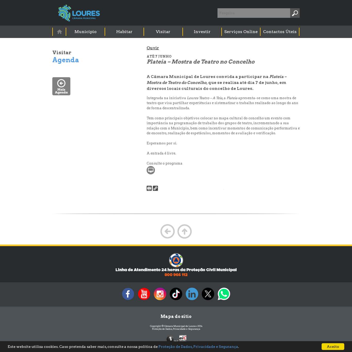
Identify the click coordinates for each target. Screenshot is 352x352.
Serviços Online (241, 31)
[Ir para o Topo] (184, 238)
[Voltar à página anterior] (167, 238)
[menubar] (176, 32)
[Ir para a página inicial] (59, 32)
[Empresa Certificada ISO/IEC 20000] (182, 339)
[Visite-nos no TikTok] (176, 300)
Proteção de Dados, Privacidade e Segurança (176, 328)
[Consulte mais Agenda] (61, 93)
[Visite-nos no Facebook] (128, 300)
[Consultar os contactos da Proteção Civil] (176, 275)
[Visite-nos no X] (207, 300)
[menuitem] (59, 32)
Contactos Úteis (280, 31)
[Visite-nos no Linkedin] (192, 300)
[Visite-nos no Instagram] (160, 300)
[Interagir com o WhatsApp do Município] (223, 300)
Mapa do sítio (176, 316)
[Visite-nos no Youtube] (144, 300)
